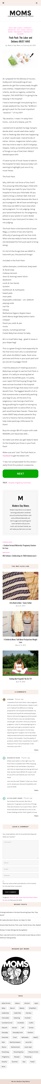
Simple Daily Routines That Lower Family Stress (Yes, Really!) (20, 925)
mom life (28, 1042)
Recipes (17, 1057)
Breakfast (32, 1008)
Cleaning (17, 1018)
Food (15, 1037)
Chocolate (5, 1018)
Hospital (11, 483)
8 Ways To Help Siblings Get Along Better (13, 930)
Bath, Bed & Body (15, 27)
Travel (32, 1062)
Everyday (27, 27)
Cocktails (20, 1023)
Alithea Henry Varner (14, 798)
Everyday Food (18, 1032)
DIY (23, 1028)
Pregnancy (18, 31)
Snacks (4, 1062)
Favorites (12, 29)
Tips (24, 1062)
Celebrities (5, 1013)
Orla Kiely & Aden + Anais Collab (21, 602)
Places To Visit (33, 1052)
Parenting (5, 1052)
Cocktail (27, 1018)
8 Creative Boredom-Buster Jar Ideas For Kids (15, 920)
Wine (3, 1066)
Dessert (4, 1028)
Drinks (31, 1028)
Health (29, 29)
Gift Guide (21, 29)
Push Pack (27, 483)
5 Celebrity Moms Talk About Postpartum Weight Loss (20, 641)
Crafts (31, 1023)
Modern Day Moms (14, 45)
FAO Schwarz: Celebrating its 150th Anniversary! (19, 555)
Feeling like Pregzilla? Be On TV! (20, 678)
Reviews (20, 34)
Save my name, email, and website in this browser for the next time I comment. (19, 885)
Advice (17, 1003)
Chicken (28, 1013)
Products (28, 31)
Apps (36, 1003)
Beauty (22, 1008)
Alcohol (27, 1003)
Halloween (24, 1037)
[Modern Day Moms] (20, 13)
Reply (36, 749)
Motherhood (15, 1047)
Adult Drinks (6, 1003)
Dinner (14, 1028)
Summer (15, 1062)
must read (28, 1047)
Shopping (27, 1057)
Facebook (7, 456)
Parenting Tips (19, 1052)
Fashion (30, 1032)
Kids (3, 1042)
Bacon (12, 1008)
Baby (3, 1008)
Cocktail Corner (7, 1023)
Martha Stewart (15, 1042)
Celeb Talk (17, 1013)
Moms (10, 31)
